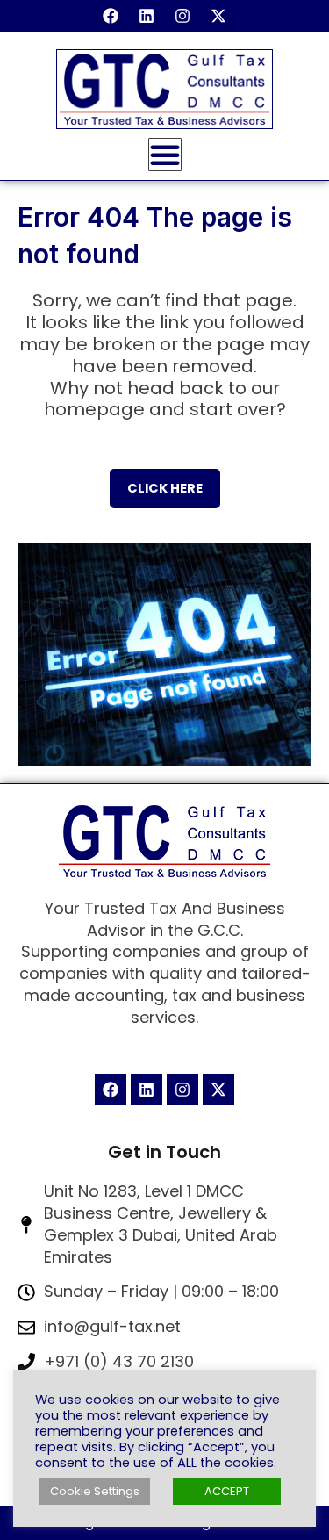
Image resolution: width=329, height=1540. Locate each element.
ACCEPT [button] (226, 1491)
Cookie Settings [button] (94, 1491)
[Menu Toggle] (165, 154)
